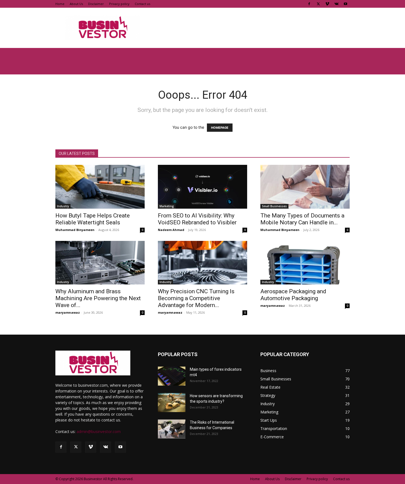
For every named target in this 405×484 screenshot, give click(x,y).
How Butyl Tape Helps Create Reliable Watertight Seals (92, 219)
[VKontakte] (336, 4)
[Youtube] (345, 4)
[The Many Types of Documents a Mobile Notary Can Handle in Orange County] (305, 187)
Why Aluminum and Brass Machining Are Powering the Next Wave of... (98, 298)
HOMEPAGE (219, 128)
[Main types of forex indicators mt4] (171, 376)
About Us (76, 4)
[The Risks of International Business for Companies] (171, 429)
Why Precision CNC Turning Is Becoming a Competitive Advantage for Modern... (196, 298)
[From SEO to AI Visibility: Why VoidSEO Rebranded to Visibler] (202, 187)
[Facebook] (309, 4)
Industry (63, 206)
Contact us (142, 4)
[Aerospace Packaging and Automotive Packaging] (305, 263)
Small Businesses (274, 206)
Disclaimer (96, 4)
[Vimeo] (327, 4)
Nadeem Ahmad (171, 230)
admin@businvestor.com (99, 431)
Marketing (167, 206)
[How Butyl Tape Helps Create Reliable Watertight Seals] (100, 187)
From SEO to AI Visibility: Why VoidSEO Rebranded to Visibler (198, 219)
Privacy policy (119, 4)
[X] (318, 4)
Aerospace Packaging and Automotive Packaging (293, 295)
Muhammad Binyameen (74, 230)
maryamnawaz (67, 312)
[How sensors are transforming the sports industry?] (171, 402)
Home (59, 4)
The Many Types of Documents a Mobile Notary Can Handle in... (302, 219)
